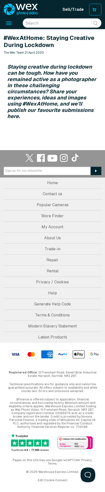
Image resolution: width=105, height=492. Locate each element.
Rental (53, 271)
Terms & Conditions (52, 315)
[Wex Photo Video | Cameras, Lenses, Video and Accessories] (21, 9)
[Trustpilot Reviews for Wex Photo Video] (30, 442)
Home (52, 182)
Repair (52, 260)
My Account (52, 227)
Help (52, 293)
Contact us (52, 194)
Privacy (86, 460)
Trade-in (52, 249)
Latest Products (52, 337)
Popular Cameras (53, 205)
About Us (52, 238)
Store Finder (52, 216)
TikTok (75, 158)
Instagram (64, 158)
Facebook (41, 158)
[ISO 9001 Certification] (75, 443)
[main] (52, 82)
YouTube (52, 158)
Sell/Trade (73, 9)
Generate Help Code (52, 304)
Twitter (29, 158)
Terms (52, 463)
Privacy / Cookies (52, 282)
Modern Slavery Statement (52, 326)
